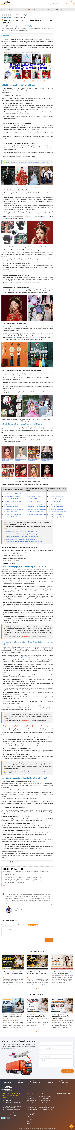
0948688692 (7, 1082)
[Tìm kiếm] (66, 3)
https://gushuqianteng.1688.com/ (12, 496)
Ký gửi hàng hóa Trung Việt (46, 1105)
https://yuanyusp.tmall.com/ (56, 506)
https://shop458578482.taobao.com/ (36, 499)
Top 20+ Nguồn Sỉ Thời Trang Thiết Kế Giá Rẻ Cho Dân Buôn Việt (33, 162)
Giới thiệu (29, 1096)
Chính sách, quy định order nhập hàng (31, 1113)
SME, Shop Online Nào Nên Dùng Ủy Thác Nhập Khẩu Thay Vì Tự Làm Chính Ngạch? (37, 1016)
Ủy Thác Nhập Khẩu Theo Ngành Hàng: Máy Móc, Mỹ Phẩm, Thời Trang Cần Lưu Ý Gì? (12, 1016)
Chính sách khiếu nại (31, 1100)
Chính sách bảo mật (31, 1098)
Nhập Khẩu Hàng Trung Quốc (21, 1020)
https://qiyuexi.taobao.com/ (34, 501)
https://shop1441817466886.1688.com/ (14, 504)
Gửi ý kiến (49, 940)
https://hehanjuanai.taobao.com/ (35, 511)
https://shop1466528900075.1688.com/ (14, 509)
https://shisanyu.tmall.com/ (55, 504)
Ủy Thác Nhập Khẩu (44, 1098)
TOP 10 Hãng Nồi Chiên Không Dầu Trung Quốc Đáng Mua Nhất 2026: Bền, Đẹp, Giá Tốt (61, 1016)
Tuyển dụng (29, 1119)
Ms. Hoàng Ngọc (29, 26)
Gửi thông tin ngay (67, 1071)
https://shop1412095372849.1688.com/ (14, 514)
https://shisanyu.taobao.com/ (34, 504)
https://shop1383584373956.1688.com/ (14, 499)
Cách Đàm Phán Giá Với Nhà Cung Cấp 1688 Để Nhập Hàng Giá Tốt (22, 536)
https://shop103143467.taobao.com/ (36, 514)
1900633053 (36, 1082)
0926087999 (64, 1082)
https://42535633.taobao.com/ (35, 496)
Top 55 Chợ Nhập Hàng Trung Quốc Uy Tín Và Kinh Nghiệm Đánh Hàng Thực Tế (62, 973)
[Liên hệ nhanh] (71, 1126)
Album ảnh (29, 1121)
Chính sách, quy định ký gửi (31, 1110)
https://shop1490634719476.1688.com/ (14, 501)
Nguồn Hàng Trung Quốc (20, 975)
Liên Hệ (28, 1123)
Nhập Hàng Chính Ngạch (45, 1096)
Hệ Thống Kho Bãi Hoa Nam (46, 1109)
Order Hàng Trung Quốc (45, 1100)
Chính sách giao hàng (31, 1105)
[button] (36, 988)
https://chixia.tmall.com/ (55, 501)
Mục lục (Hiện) (6, 35)
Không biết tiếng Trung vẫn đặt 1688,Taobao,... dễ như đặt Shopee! (22, 534)
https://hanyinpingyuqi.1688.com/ (12, 494)
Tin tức (28, 1116)
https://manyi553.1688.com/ (11, 506)
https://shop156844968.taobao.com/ (36, 509)
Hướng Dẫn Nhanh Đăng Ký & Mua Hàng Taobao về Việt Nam (20, 539)
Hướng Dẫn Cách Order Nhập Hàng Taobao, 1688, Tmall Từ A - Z (21, 531)
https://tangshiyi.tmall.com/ (56, 514)
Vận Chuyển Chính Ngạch (46, 1102)
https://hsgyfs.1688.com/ (10, 517)
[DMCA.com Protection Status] (5, 1118)
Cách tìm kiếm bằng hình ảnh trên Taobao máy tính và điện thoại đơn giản (23, 541)
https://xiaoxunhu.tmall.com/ (56, 494)
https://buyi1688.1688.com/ (11, 511)
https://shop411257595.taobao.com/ (36, 506)
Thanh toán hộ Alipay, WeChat (47, 1107)
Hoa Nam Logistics (6, 17)
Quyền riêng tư (30, 1102)
